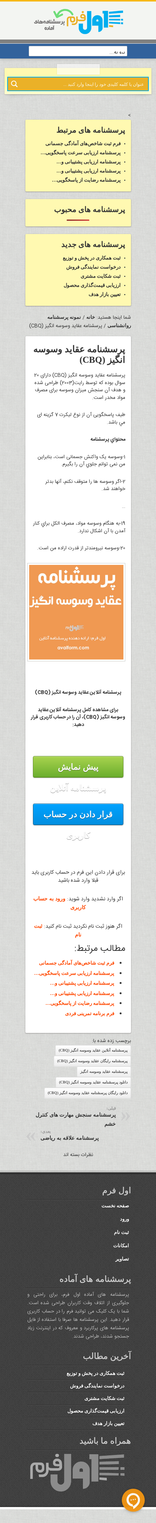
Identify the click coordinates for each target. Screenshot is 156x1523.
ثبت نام (121, 1237)
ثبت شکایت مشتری (101, 284)
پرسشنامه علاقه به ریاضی (67, 1135)
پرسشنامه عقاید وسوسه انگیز (106, 1077)
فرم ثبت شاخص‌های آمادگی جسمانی (76, 972)
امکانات (122, 1250)
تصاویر (122, 1263)
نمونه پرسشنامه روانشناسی (55, 324)
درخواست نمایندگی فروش (94, 275)
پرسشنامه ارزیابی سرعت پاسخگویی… (77, 981)
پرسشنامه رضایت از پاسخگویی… (82, 1009)
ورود (124, 1223)
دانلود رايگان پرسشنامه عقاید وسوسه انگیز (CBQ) (89, 1098)
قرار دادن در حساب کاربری (78, 831)
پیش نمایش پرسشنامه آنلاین (78, 784)
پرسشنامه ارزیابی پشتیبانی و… (83, 991)
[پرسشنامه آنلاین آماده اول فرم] (78, 33)
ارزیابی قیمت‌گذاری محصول (93, 292)
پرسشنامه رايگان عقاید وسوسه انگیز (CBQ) (94, 1066)
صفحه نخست (115, 1210)
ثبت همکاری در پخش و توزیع (91, 266)
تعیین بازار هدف (105, 301)
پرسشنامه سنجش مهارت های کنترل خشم (72, 1119)
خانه (91, 324)
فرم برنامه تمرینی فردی (91, 1019)
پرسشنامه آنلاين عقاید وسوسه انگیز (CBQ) (94, 1055)
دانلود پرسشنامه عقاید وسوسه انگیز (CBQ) (94, 1087)
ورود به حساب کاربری (59, 915)
